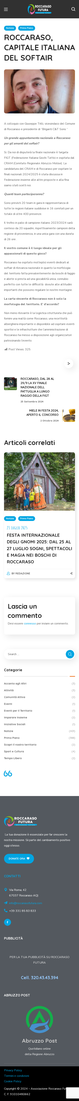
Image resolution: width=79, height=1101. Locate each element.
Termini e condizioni (16, 1076)
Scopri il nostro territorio (39, 744)
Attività (39, 690)
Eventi (39, 704)
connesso (30, 624)
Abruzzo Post (39, 1040)
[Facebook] (7, 922)
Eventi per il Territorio (39, 710)
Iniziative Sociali (39, 724)
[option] (39, 519)
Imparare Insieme (39, 717)
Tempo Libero (39, 758)
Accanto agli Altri (39, 683)
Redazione (22, 573)
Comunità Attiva (39, 697)
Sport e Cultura (39, 751)
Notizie (10, 28)
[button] (73, 9)
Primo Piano (26, 28)
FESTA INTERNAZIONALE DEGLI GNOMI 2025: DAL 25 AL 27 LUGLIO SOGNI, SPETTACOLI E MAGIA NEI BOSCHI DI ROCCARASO (39, 548)
